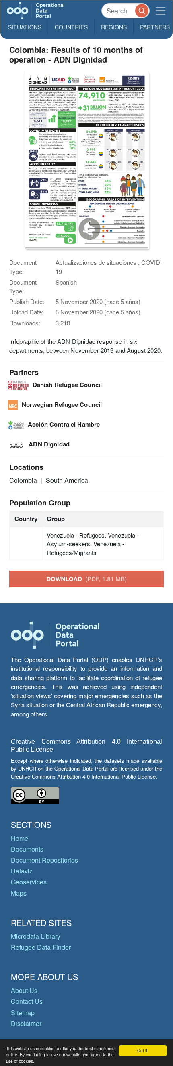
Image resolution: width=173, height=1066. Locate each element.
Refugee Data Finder (41, 947)
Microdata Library (35, 936)
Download (86, 578)
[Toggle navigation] (160, 11)
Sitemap (23, 1012)
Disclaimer (26, 1023)
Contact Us (27, 1001)
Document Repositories (44, 860)
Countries (71, 27)
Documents (27, 849)
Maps (19, 893)
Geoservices (29, 881)
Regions (114, 27)
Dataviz (22, 870)
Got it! (142, 1050)
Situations (24, 27)
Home (19, 838)
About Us (24, 990)
